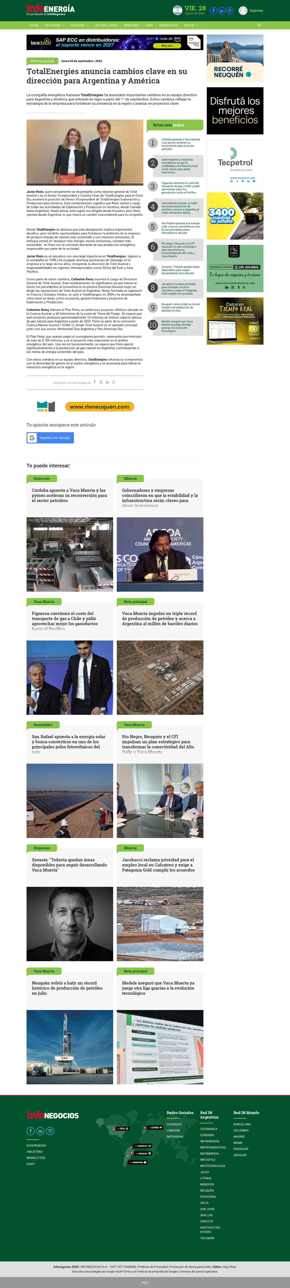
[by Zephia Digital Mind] (145, 1282)
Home (34, 25)
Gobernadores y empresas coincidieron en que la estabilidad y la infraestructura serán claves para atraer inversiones (180, 166)
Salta (204, 1203)
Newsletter (168, 25)
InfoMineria (209, 1153)
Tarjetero (131, 25)
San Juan (207, 1209)
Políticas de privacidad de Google (157, 1271)
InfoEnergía (209, 1141)
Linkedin (173, 1130)
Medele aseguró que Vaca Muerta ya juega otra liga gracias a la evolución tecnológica (177, 326)
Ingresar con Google (54, 438)
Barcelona (242, 1124)
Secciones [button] (53, 25)
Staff (149, 25)
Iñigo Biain (230, 1267)
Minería (130, 478)
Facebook (174, 1124)
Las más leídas (106, 25)
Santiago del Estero (210, 1230)
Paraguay (241, 1149)
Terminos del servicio (192, 1271)
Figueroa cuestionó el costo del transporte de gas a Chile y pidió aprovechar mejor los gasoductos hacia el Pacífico (181, 187)
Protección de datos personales (190, 1267)
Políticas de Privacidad (153, 1267)
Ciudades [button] (78, 25)
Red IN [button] (189, 25)
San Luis (206, 1215)
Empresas (42, 478)
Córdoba (207, 1135)
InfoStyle (207, 1159)
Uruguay (240, 1155)
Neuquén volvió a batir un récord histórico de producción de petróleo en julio (181, 307)
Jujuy (204, 1172)
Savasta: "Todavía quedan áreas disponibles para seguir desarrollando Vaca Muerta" (181, 270)
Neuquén (207, 1190)
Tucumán (207, 1238)
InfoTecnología (212, 1166)
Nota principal (42, 61)
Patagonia (208, 1196)
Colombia (241, 1130)
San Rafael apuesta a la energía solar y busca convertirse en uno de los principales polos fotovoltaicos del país (181, 228)
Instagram (175, 1136)
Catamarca (208, 1129)
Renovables (43, 724)
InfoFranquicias (213, 1147)
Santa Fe (206, 1221)
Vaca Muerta (44, 601)
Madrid (239, 1136)
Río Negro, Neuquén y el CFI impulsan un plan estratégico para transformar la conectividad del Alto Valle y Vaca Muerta (179, 250)
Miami (238, 1142)
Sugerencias (36, 1145)
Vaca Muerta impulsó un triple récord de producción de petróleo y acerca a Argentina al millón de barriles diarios (180, 208)
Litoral (206, 1178)
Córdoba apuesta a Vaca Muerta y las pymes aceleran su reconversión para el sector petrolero (181, 144)
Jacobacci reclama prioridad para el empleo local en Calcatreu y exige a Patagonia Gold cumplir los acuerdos (179, 288)
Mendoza (207, 1184)
